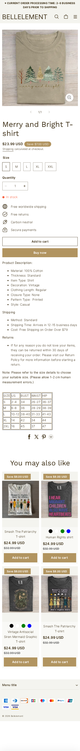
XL (38, 166)
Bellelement (17, 716)
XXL (51, 166)
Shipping (8, 149)
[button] (75, 16)
